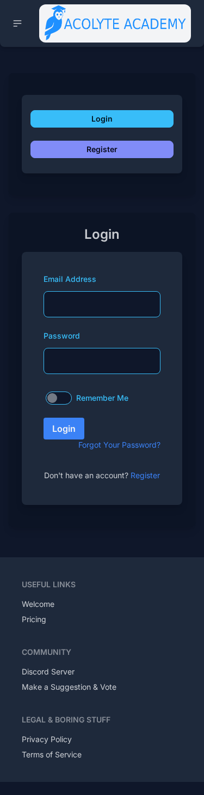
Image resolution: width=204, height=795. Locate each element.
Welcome (38, 604)
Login (102, 118)
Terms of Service (52, 754)
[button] (17, 23)
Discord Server (48, 671)
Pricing (34, 619)
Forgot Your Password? (119, 444)
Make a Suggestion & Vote (69, 686)
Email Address (70, 279)
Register (102, 149)
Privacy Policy (47, 739)
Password (62, 335)
